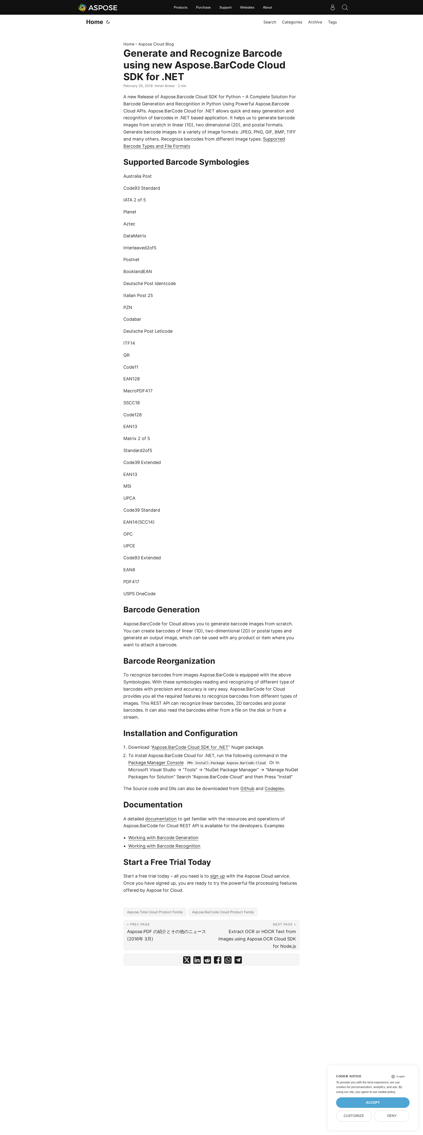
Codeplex (274, 788)
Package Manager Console (156, 762)
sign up (217, 876)
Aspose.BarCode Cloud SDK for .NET (190, 747)
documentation (161, 818)
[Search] (345, 7)
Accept (373, 1102)
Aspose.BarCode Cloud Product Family (223, 912)
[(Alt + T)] (108, 22)
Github (247, 788)
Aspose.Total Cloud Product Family (155, 912)
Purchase (203, 7)
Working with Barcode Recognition (164, 845)
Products (181, 7)
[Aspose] (98, 7)
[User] (333, 7)
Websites (247, 7)
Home (94, 21)
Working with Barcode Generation (163, 837)
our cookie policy (384, 1092)
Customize (354, 1116)
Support (225, 7)
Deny (392, 1116)
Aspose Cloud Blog (156, 44)
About (267, 7)
